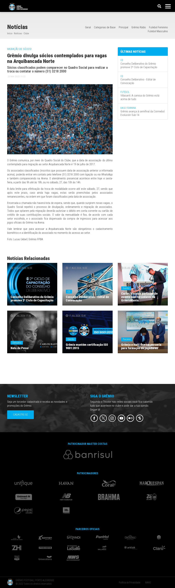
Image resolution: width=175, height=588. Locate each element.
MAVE (148, 582)
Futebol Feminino (158, 27)
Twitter (103, 418)
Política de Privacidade (129, 582)
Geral (88, 27)
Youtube (121, 418)
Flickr (130, 418)
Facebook (94, 418)
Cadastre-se (20, 414)
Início (9, 33)
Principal (123, 27)
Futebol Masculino (158, 31)
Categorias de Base (105, 27)
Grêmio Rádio (138, 27)
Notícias (18, 33)
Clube (26, 33)
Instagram (112, 418)
